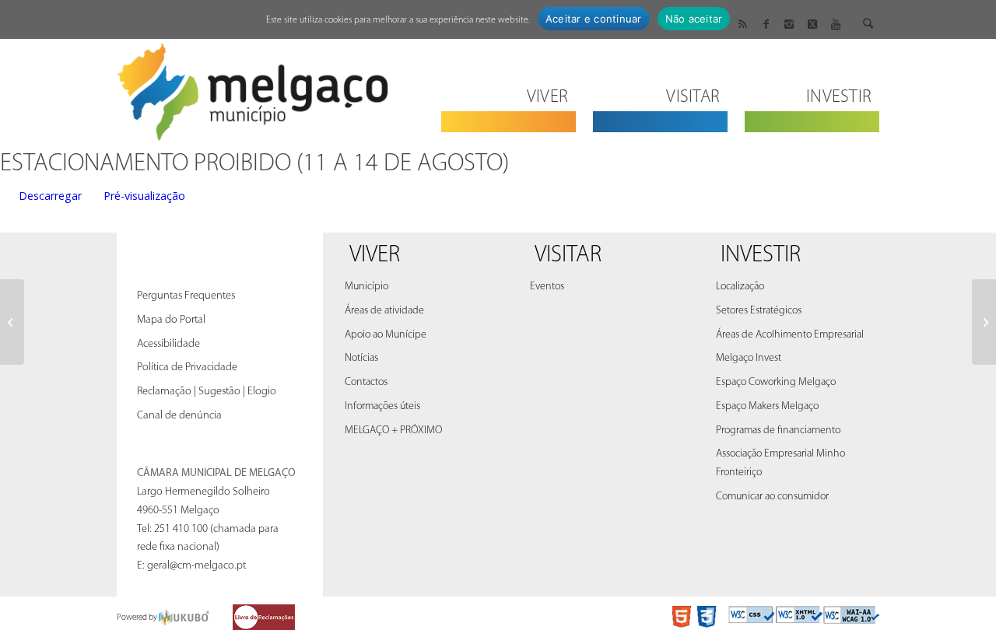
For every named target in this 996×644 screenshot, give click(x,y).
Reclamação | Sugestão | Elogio (206, 391)
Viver (374, 255)
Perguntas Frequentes (186, 296)
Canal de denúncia (179, 416)
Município (366, 286)
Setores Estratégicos (758, 311)
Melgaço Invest (748, 358)
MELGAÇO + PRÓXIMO (393, 430)
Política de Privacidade (187, 367)
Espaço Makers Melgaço (767, 406)
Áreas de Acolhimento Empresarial (790, 335)
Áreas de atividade (384, 311)
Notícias (361, 358)
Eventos (547, 286)
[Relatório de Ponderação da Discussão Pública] (12, 322)
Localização (740, 286)
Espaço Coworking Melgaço (776, 382)
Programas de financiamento (778, 430)
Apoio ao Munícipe (385, 335)
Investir (761, 255)
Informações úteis (382, 406)
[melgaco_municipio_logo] (253, 87)
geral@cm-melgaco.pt (196, 566)
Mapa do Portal (171, 320)
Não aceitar (694, 18)
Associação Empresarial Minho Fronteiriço (780, 463)
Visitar (568, 255)
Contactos (366, 382)
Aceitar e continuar (593, 18)
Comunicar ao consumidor (772, 496)
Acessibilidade (168, 344)
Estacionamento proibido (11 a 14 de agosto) (254, 164)
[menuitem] (508, 87)
